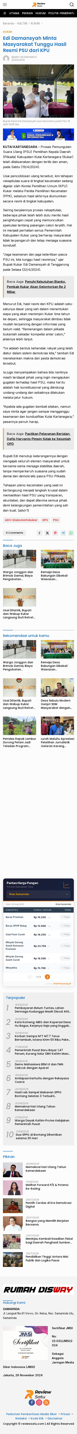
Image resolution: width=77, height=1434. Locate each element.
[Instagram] (39, 1402)
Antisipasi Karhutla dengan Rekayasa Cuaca (42, 1080)
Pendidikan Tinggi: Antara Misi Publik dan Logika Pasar (47, 1258)
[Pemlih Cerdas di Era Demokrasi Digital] (13, 1205)
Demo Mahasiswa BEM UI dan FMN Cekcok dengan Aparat (39, 1066)
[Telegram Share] (63, 533)
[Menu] (5, 4)
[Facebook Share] (39, 533)
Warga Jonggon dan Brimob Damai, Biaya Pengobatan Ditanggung (18, 575)
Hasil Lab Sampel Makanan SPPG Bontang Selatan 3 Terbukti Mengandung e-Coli (38, 1094)
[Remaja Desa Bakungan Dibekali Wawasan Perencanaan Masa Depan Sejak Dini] (57, 559)
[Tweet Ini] (47, 533)
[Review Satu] (38, 4)
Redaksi (21, 1418)
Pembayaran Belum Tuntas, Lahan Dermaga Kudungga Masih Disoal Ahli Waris (42, 1009)
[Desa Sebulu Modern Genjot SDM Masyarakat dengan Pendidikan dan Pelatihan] (57, 687)
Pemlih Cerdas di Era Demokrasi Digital (48, 1204)
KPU (45, 520)
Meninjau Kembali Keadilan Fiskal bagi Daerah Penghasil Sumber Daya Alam (49, 1240)
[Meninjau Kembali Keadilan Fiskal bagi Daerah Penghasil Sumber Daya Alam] (12, 1241)
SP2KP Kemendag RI (62, 984)
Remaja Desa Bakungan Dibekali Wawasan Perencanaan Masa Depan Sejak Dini (55, 575)
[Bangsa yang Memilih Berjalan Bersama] (13, 1223)
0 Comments (14, 533)
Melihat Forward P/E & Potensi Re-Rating (47, 1186)
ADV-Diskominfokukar (21, 520)
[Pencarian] (71, 4)
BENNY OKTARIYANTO (24, 57)
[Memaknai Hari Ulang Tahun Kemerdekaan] (13, 1169)
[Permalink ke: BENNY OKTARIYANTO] (6, 58)
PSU (56, 520)
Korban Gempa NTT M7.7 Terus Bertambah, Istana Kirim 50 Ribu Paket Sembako (42, 1037)
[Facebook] (32, 1402)
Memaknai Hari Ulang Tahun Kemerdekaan (35, 1108)
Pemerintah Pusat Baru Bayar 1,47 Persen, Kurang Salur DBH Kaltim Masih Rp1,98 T (42, 1051)
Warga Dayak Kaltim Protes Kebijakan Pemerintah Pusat (42, 1122)
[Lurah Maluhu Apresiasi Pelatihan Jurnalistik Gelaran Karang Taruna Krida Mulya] (57, 726)
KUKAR (7, 31)
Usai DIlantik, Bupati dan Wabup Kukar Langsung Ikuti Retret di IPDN (18, 614)
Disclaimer (55, 1418)
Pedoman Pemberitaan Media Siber (31, 1414)
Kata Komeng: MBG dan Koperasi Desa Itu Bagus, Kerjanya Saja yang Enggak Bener (43, 1023)
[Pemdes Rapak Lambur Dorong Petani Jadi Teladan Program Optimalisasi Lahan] (19, 726)
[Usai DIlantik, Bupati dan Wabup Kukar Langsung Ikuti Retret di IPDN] (19, 597)
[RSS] (46, 1402)
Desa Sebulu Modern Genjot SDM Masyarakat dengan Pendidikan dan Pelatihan (55, 704)
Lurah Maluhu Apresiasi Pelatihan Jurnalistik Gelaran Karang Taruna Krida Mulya (57, 742)
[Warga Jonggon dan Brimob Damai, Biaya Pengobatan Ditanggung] (19, 559)
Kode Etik (37, 1418)
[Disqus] (38, 814)
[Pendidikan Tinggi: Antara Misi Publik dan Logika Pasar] (13, 1259)
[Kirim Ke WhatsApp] (71, 533)
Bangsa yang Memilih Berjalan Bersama (47, 1222)
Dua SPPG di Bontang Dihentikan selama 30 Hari (39, 1136)
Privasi (65, 1414)
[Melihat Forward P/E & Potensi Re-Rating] (13, 1187)
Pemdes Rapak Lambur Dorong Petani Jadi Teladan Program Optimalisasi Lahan (19, 742)
